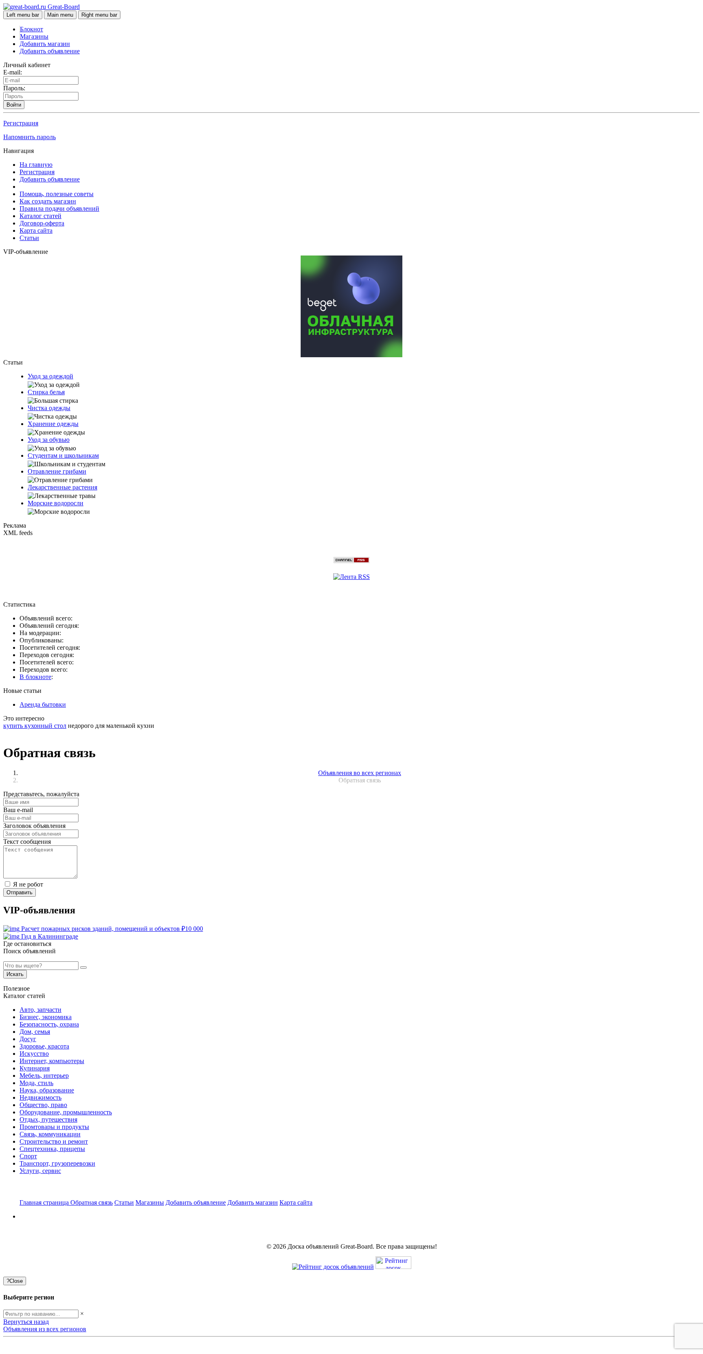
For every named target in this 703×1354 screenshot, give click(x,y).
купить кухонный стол (34, 725)
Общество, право (43, 1104)
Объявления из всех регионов (44, 1329)
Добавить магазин (45, 43)
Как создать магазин (48, 201)
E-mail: (12, 72)
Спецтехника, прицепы (52, 1148)
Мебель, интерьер (44, 1075)
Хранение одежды (53, 423)
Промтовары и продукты (54, 1126)
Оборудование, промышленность (66, 1112)
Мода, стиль (36, 1082)
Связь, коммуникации (50, 1134)
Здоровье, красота (44, 1046)
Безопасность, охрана (49, 1024)
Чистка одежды (49, 407)
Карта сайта (36, 230)
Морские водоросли (55, 503)
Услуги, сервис (40, 1170)
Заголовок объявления (34, 825)
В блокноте (35, 676)
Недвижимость (40, 1097)
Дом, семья (35, 1031)
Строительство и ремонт (54, 1141)
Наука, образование (47, 1090)
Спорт (28, 1156)
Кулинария (35, 1068)
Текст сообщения (27, 841)
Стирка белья (46, 392)
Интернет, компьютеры (52, 1060)
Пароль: (14, 88)
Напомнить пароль (29, 136)
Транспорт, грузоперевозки (57, 1163)
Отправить (20, 892)
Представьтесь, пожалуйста (41, 794)
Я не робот (27, 884)
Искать (15, 974)
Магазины (34, 36)
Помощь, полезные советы (57, 193)
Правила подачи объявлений (59, 208)
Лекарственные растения (62, 487)
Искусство (34, 1053)
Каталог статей (40, 215)
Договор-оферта (42, 223)
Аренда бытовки (43, 704)
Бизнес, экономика (46, 1016)
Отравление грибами (57, 471)
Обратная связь (91, 1202)
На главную (36, 164)
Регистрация (20, 123)
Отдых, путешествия (48, 1119)
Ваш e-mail (18, 809)
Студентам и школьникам (63, 455)
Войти (14, 105)
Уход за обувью (49, 439)
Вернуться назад (26, 1321)
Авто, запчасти (40, 1009)
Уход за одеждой (50, 376)
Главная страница (45, 1202)
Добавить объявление (50, 51)
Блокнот (31, 29)
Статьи (29, 237)
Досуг (28, 1038)
